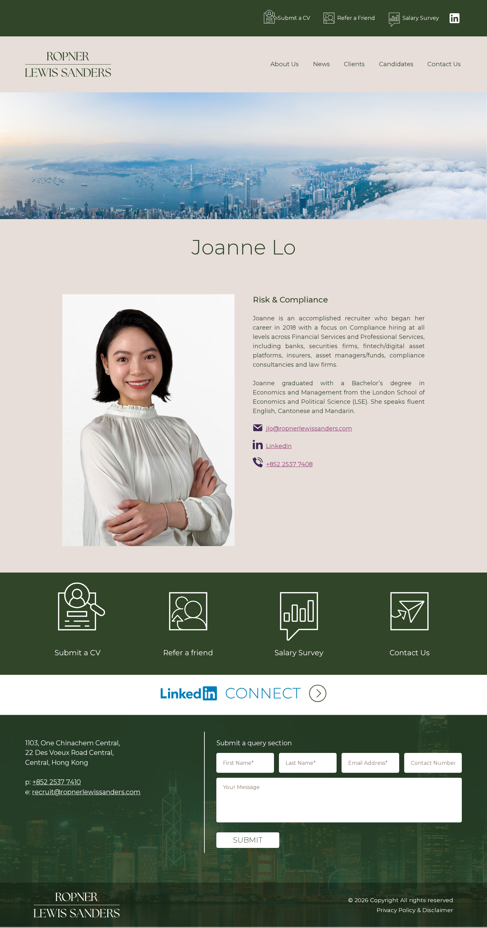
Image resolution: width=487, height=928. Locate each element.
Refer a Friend (356, 18)
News (321, 64)
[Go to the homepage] (68, 64)
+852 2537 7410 (56, 782)
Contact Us (444, 64)
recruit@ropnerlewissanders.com (86, 792)
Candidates (396, 64)
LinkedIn (279, 446)
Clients (354, 64)
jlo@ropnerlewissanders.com (309, 429)
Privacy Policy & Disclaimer (415, 909)
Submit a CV (294, 18)
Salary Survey (421, 18)
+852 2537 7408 (289, 464)
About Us (284, 64)
